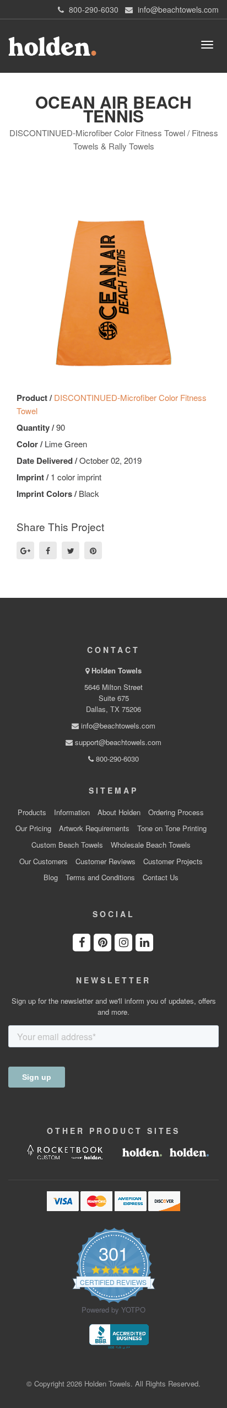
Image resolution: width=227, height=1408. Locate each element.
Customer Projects (173, 861)
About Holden (119, 812)
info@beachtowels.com (117, 725)
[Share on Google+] (25, 550)
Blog (51, 877)
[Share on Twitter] (70, 550)
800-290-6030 (116, 758)
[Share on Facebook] (48, 550)
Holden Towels (116, 670)
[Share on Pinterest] (93, 550)
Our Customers (43, 861)
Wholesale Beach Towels (151, 845)
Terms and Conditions (100, 877)
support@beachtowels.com (117, 742)
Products (32, 812)
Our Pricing (33, 828)
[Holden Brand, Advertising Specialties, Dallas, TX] (119, 1335)
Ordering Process (176, 812)
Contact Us (161, 877)
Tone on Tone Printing (172, 828)
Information (72, 812)
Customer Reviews (105, 861)
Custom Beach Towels (67, 845)
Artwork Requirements (94, 828)
